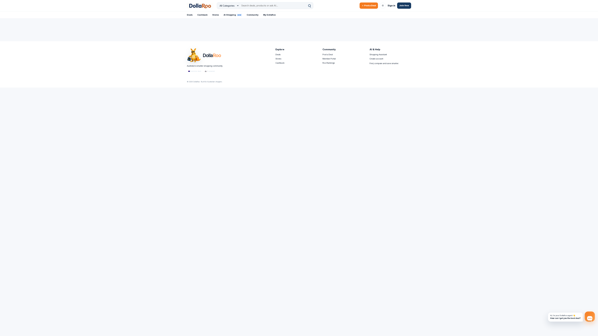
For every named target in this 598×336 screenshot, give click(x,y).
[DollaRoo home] (200, 5)
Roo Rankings (329, 63)
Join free (404, 5)
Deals (190, 15)
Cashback (202, 15)
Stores (215, 15)
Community (253, 15)
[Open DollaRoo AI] (590, 316)
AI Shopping (232, 15)
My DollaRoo (269, 15)
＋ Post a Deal (369, 5)
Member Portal (329, 59)
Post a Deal (328, 54)
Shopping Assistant (378, 54)
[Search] (309, 5)
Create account (376, 59)
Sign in (391, 5)
